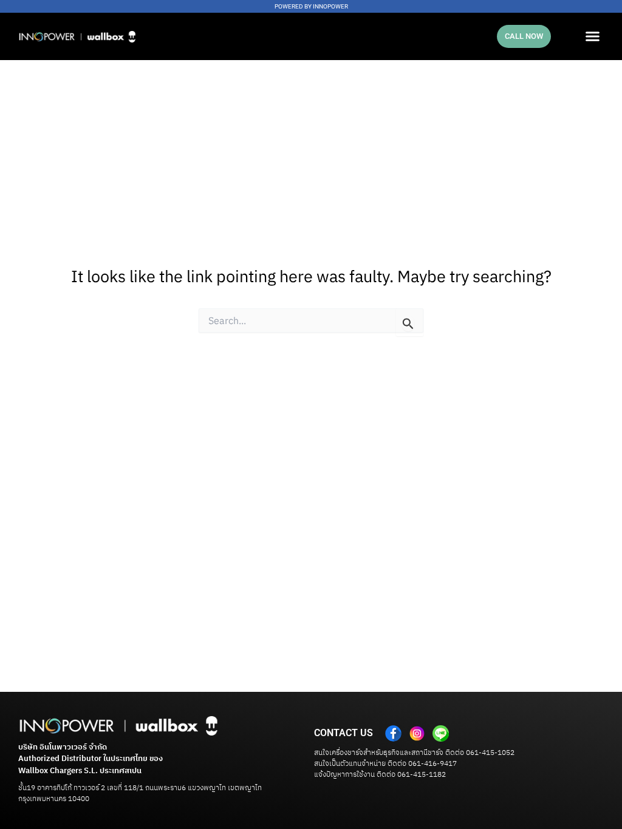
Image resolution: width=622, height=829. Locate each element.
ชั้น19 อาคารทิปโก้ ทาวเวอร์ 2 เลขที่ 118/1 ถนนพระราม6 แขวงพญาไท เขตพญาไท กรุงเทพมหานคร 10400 (140, 793)
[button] (592, 36)
